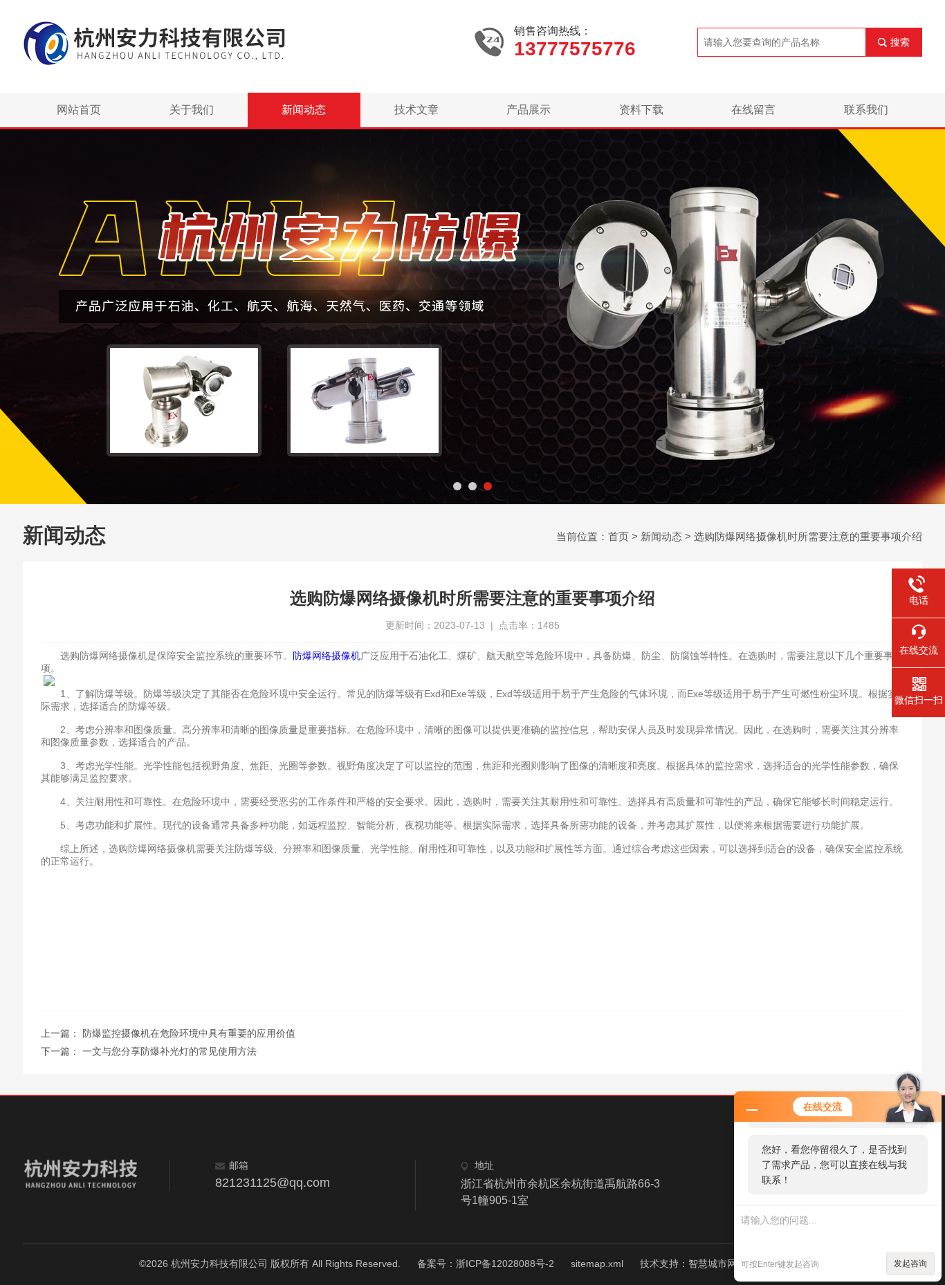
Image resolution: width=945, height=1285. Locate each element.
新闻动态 (304, 109)
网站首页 (79, 109)
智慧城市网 (712, 1263)
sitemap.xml (597, 1263)
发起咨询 (910, 1263)
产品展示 (528, 109)
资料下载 (641, 109)
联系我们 (866, 109)
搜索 (900, 42)
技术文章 (416, 109)
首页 (618, 536)
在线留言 (753, 109)
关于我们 (191, 109)
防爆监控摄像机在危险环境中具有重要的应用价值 (188, 1033)
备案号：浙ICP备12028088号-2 (485, 1263)
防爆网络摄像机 (326, 655)
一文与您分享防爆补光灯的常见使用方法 (169, 1051)
